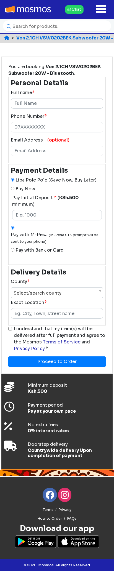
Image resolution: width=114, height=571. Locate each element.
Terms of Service (62, 342)
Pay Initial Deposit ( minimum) (45, 201)
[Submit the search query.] (7, 26)
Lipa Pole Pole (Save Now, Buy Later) (55, 180)
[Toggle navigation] (101, 9)
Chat (76, 9)
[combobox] (57, 291)
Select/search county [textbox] (37, 293)
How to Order (49, 518)
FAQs (72, 518)
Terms (48, 510)
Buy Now (24, 189)
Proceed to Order (57, 361)
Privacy (64, 510)
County (19, 281)
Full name (21, 92)
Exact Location (27, 302)
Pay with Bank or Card (39, 250)
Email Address (27, 140)
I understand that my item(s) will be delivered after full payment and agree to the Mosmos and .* (59, 338)
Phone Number (29, 116)
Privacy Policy (29, 348)
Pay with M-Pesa (55, 238)
